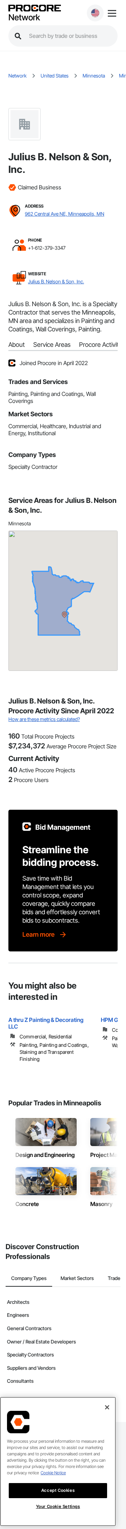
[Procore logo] (34, 9)
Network (24, 17)
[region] (58, 1461)
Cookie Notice (53, 1472)
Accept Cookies (58, 1490)
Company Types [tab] (29, 1278)
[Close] (107, 1407)
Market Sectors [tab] (77, 1278)
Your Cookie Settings (58, 1506)
